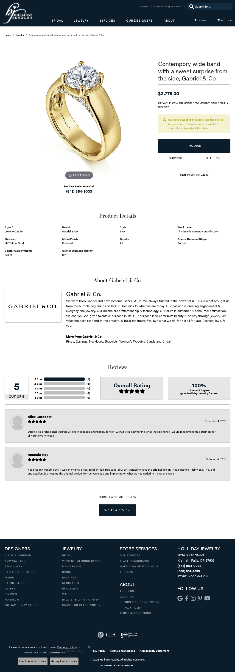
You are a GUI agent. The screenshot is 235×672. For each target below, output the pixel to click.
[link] (146, 6)
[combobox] (212, 6)
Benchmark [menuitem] (13, 566)
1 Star (38, 397)
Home (8, 35)
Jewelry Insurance (135, 561)
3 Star (38, 388)
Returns (213, 158)
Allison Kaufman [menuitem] (18, 555)
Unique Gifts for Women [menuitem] (81, 605)
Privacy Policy (131, 607)
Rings (70, 341)
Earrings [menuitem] (69, 577)
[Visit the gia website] (107, 635)
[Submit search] (190, 6)
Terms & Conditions (135, 613)
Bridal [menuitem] (67, 555)
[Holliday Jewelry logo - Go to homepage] (26, 13)
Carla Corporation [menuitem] (20, 572)
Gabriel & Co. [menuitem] (15, 583)
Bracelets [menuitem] (70, 588)
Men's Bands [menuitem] (72, 566)
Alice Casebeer (40, 416)
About (169, 20)
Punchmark (126, 665)
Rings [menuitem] (66, 572)
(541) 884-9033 (79, 191)
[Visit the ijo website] (129, 635)
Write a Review (117, 510)
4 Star (38, 384)
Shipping (176, 158)
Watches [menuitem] (69, 594)
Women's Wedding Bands (137, 341)
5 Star (38, 379)
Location (127, 596)
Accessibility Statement (154, 651)
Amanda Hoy (38, 454)
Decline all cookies (32, 661)
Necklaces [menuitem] (70, 583)
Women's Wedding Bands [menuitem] (81, 561)
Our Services (130, 555)
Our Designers (139, 20)
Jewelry (81, 20)
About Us (127, 591)
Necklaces (96, 341)
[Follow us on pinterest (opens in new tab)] (200, 598)
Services (107, 20)
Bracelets (111, 341)
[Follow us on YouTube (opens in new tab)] (207, 598)
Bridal (57, 20)
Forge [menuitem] (9, 577)
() (88, 379)
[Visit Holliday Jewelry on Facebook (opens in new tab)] (186, 598)
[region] (79, 112)
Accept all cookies (64, 661)
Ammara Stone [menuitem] (16, 561)
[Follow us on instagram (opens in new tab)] (193, 598)
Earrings (81, 341)
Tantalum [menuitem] (12, 599)
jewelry (20, 35)
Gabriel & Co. (70, 231)
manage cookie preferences (44, 652)
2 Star (38, 393)
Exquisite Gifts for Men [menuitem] (81, 599)
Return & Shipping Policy (140, 602)
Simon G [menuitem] (11, 594)
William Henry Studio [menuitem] (22, 605)
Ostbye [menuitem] (10, 588)
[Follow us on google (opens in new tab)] (180, 598)
